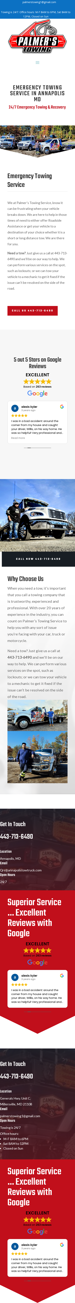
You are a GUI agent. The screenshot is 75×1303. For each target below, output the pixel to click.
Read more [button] (18, 438)
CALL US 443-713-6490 (32, 311)
